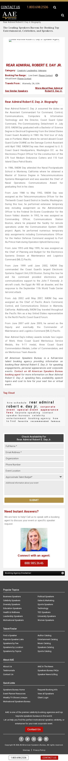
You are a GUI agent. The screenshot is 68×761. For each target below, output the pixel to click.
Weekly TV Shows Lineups (15, 691)
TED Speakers (44, 606)
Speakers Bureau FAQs (48, 664)
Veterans (42, 70)
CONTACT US (10, 7)
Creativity (21, 70)
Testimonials (9, 664)
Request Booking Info (48, 683)
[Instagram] (45, 734)
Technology (43, 602)
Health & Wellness (11, 606)
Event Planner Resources (14, 687)
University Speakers (47, 610)
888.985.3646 (34, 557)
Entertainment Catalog (48, 633)
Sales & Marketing (46, 594)
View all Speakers (46, 687)
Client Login (43, 691)
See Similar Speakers (16, 90)
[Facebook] (21, 734)
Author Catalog (44, 629)
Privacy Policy (39, 744)
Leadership (32, 70)
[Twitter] (27, 734)
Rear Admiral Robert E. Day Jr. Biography (31, 101)
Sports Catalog (44, 645)
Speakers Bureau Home (14, 683)
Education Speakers (12, 602)
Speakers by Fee (10, 637)
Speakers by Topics (12, 645)
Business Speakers (12, 590)
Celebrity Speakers (11, 594)
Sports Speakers (45, 598)
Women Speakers (46, 614)
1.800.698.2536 (37, 7)
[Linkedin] (33, 734)
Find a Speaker (10, 629)
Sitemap (26, 744)
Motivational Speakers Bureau (16, 695)
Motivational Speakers (13, 614)
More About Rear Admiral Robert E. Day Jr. (48, 89)
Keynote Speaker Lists (13, 633)
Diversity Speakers (11, 598)
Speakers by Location (13, 641)
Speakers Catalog (46, 641)
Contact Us (8, 668)
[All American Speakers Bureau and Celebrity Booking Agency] (9, 18)
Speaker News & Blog (48, 668)
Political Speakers (46, 590)
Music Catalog (44, 637)
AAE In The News (45, 660)
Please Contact (46, 75)
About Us (7, 660)
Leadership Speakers (13, 610)
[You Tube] (39, 734)
